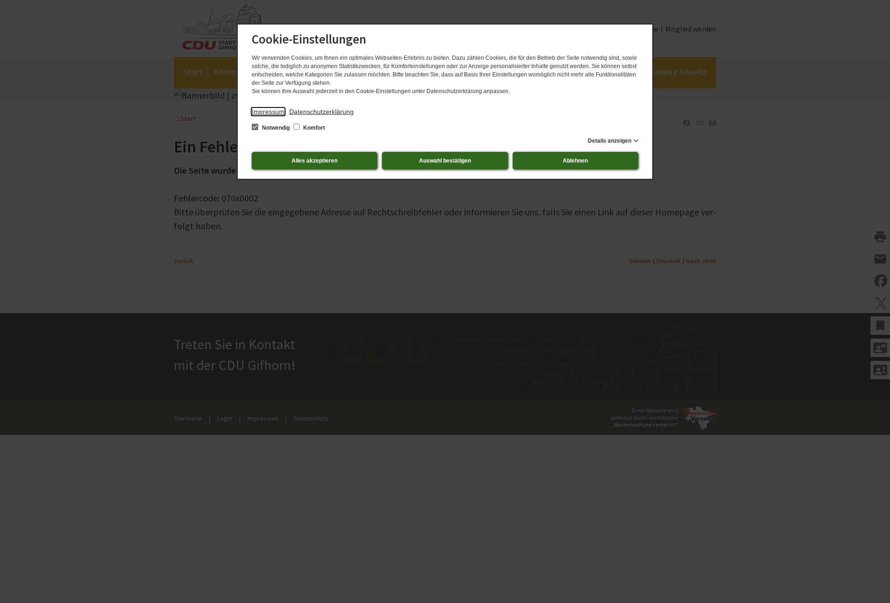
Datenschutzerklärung (321, 111)
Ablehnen (575, 160)
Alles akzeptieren (314, 160)
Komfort (313, 128)
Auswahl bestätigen (445, 160)
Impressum (268, 111)
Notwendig (276, 128)
